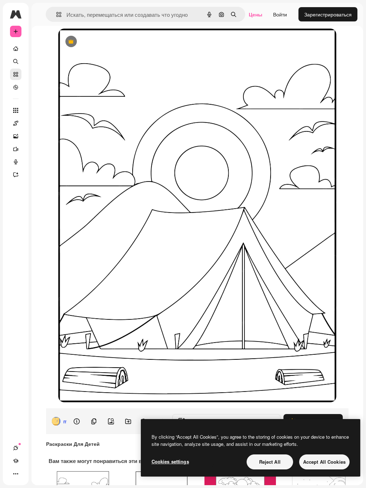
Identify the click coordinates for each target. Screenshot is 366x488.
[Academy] (15, 461)
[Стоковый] (15, 74)
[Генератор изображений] (15, 136)
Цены (255, 14)
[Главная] (15, 48)
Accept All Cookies (324, 461)
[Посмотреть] (15, 87)
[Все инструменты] (15, 110)
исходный (106, 42)
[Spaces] (15, 123)
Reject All (270, 461)
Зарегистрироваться (328, 14)
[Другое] (15, 473)
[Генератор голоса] (15, 162)
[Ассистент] (15, 174)
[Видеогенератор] (15, 149)
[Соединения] (15, 448)
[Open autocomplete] (56, 14)
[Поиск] (15, 61)
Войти (280, 14)
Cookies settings (170, 461)
